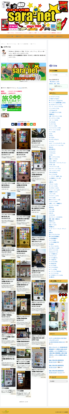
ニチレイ (52, 193)
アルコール (52, 180)
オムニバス (53, 174)
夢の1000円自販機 (54, 236)
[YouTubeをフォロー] (22, 124)
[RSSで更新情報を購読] (34, 124)
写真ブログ (54, 98)
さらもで (60, 372)
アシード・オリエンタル (56, 106)
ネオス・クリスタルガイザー (57, 143)
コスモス (52, 215)
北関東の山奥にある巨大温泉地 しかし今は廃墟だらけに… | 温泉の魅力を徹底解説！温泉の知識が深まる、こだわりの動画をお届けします (58, 353)
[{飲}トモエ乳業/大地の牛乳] (53, 307)
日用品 (53, 263)
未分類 (51, 277)
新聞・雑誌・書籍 (54, 219)
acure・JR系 (53, 161)
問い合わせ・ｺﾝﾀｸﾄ (54, 81)
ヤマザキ (52, 153)
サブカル (53, 261)
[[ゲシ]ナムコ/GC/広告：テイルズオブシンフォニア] (63, 326)
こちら (19, 88)
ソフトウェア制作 (55, 271)
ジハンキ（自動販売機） (57, 102)
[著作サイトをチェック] (12, 124)
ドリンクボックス (54, 108)
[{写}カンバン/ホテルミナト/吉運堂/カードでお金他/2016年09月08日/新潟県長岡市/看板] (53, 326)
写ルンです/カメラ (54, 234)
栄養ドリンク (53, 159)
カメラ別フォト (54, 248)
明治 (51, 147)
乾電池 (51, 221)
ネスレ (51, 141)
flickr (58, 83)
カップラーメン (54, 205)
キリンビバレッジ (54, 118)
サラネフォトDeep (56, 100)
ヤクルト (52, 151)
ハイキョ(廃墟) (54, 242)
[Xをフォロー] (15, 124)
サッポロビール (54, 188)
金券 (51, 232)
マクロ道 (53, 257)
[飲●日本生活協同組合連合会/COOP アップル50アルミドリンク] (63, 316)
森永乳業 (52, 149)
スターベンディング (54, 170)
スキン (51, 209)
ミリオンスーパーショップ (56, 145)
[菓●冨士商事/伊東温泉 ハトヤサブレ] (53, 288)
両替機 (51, 226)
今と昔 (51, 244)
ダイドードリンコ (54, 129)
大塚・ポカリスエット (55, 116)
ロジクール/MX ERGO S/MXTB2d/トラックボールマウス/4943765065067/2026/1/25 (58, 340)
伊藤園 (51, 114)
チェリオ (52, 131)
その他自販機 (53, 238)
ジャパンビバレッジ (55, 128)
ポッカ (51, 137)
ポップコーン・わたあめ (55, 217)
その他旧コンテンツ (56, 275)
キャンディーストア (55, 168)
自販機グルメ (53, 191)
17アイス (52, 197)
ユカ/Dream (53, 110)
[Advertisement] (59, 54)
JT (50, 133)
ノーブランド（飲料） (55, 176)
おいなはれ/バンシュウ (55, 104)
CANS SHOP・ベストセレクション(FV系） (57, 163)
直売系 (51, 207)
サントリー (53, 126)
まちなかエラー (53, 252)
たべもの (54, 267)
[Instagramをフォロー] (19, 124)
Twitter (51, 83)
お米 (51, 213)
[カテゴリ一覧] (63, 297)
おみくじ (52, 223)
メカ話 (53, 259)
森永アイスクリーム (54, 199)
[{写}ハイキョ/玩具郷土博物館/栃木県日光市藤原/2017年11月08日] (63, 288)
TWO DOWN (53, 172)
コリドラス (54, 273)
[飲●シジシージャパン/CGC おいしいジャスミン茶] (63, 307)
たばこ (51, 211)
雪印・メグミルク (54, 157)
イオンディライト (54, 166)
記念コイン (52, 224)
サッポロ (52, 122)
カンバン (52, 240)
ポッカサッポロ (54, 139)
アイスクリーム (54, 195)
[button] (66, 75)
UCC (50, 155)
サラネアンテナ (54, 96)
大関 (51, 182)
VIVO (51, 135)
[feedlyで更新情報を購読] (31, 124)
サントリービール (54, 190)
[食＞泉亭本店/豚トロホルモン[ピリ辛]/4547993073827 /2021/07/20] (53, 297)
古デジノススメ (53, 250)
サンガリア (52, 124)
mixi (55, 83)
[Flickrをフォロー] (25, 124)
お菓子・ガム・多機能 (55, 203)
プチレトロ (54, 246)
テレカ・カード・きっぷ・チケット (57, 229)
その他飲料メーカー (55, 178)
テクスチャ (52, 256)
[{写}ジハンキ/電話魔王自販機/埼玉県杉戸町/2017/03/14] (53, 316)
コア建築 (53, 254)
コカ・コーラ (53, 120)
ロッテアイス (53, 201)
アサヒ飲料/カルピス (55, 112)
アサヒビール (53, 184)
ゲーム (53, 269)
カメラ (53, 265)
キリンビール (53, 186)
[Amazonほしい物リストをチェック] (28, 124)
